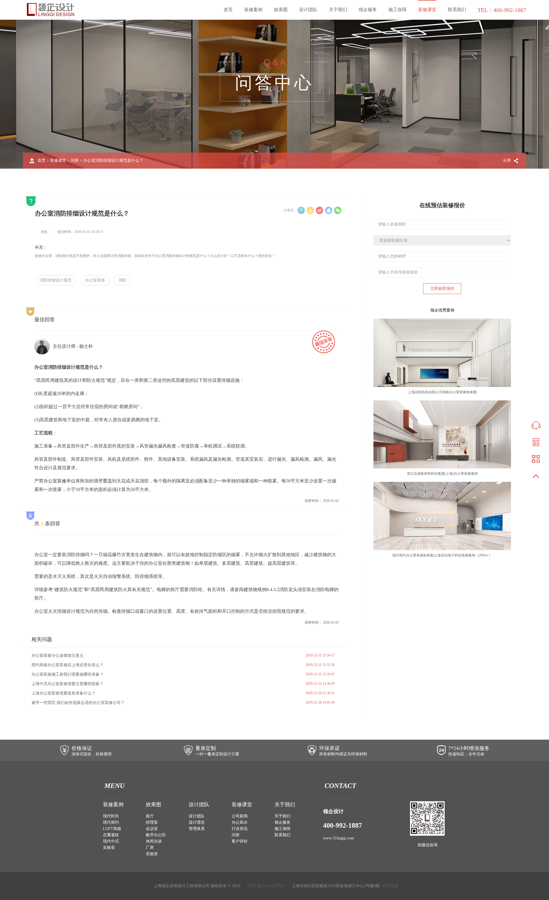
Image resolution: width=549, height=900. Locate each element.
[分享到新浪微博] (319, 210)
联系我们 (457, 9)
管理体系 (197, 829)
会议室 (152, 829)
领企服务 (368, 9)
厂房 (150, 847)
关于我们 (338, 9)
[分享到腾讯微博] (301, 210)
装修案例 (253, 9)
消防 (122, 280)
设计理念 (197, 822)
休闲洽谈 (154, 841)
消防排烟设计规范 (55, 280)
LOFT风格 (112, 829)
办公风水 (240, 822)
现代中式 (111, 841)
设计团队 (308, 9)
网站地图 (391, 886)
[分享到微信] (337, 210)
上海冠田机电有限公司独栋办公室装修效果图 (442, 392)
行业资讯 (240, 829)
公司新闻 (240, 816)
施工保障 (397, 9)
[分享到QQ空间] (310, 210)
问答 (75, 160)
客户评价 (240, 841)
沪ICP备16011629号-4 (266, 886)
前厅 (150, 816)
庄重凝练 (111, 835)
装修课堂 (427, 9)
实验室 (109, 847)
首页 (228, 9)
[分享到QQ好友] (328, 210)
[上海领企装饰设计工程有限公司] (50, 9)
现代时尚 (111, 816)
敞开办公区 (156, 835)
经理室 (152, 822)
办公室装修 (95, 280)
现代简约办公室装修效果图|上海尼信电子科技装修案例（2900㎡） (442, 555)
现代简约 (111, 822)
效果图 (281, 9)
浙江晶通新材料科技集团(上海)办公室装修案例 (442, 474)
